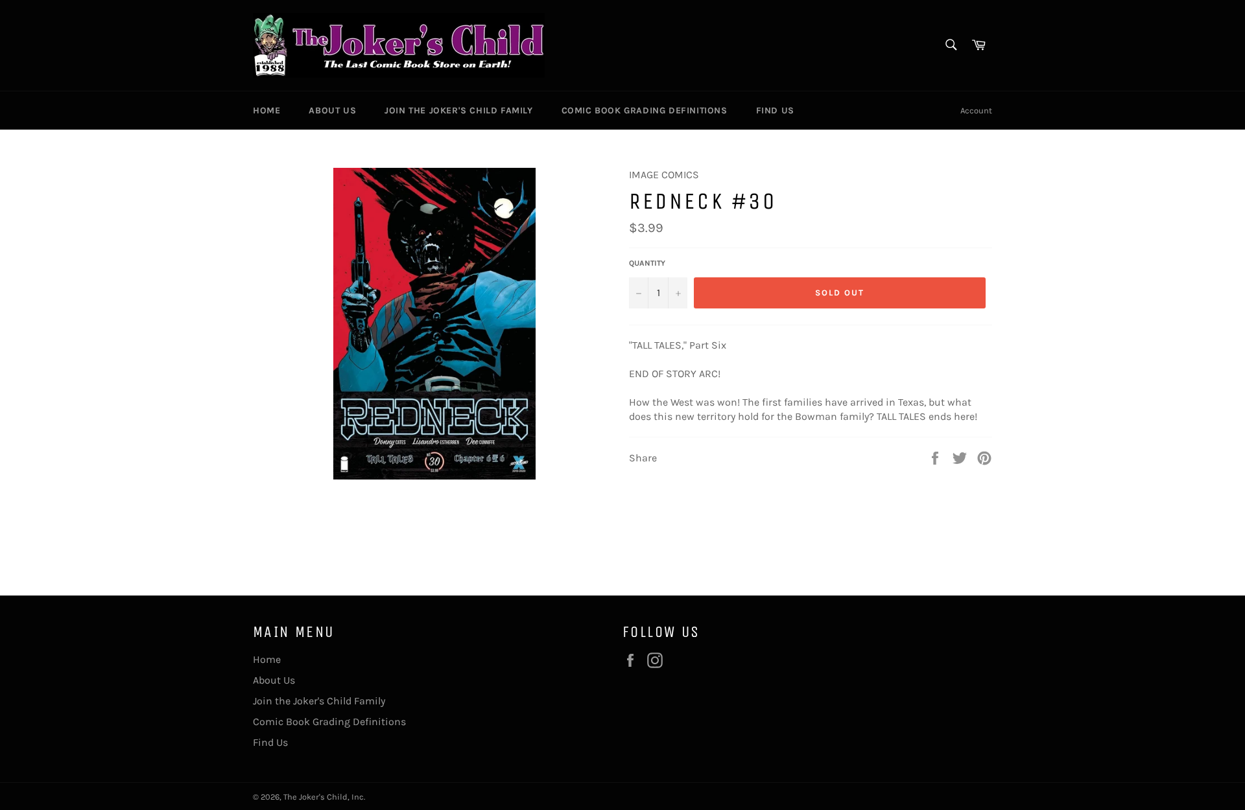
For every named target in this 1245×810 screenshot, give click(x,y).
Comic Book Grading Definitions (645, 110)
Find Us (775, 110)
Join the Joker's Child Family (458, 110)
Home (266, 110)
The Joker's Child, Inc (323, 797)
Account (976, 110)
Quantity (647, 263)
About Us (332, 110)
